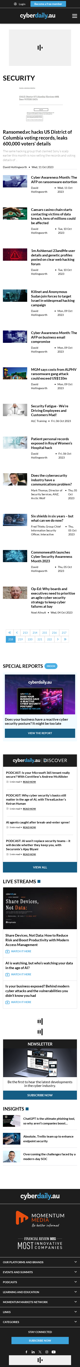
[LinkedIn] (33, 1352)
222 (49, 639)
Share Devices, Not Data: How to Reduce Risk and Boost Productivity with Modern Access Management (37, 940)
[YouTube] (54, 1352)
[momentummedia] (40, 1219)
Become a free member (48, 3)
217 (64, 632)
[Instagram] (47, 1352)
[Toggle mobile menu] (74, 16)
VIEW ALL (40, 867)
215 (44, 632)
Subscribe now (40, 1095)
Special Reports (29, 666)
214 (35, 632)
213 (25, 632)
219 (20, 639)
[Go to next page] (57, 639)
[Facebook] (26, 1352)
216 (54, 632)
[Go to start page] (10, 632)
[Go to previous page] (17, 632)
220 (30, 639)
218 (10, 639)
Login (22, 4)
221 (39, 639)
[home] (40, 1196)
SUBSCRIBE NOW (40, 1340)
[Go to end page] (65, 639)
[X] (40, 1352)
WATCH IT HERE (21, 951)
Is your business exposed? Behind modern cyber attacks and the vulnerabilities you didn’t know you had (37, 991)
